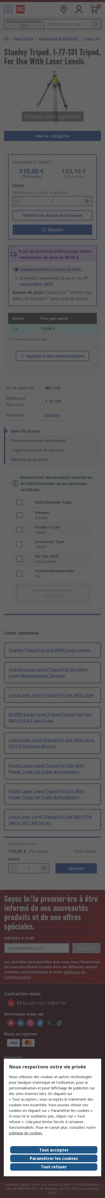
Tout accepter (54, 1150)
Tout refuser (54, 1167)
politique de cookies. (26, 1133)
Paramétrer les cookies (54, 1158)
